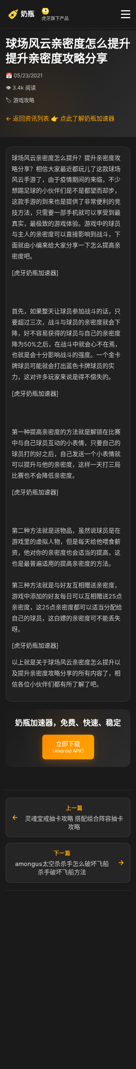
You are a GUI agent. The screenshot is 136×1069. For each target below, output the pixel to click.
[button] (68, 747)
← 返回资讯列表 (27, 118)
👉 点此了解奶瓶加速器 (82, 118)
